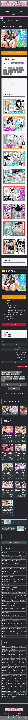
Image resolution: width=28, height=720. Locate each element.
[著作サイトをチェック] (7, 384)
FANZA (14, 324)
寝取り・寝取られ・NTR (13, 69)
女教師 (18, 67)
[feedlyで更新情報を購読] (20, 384)
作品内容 (13, 88)
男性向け (21, 69)
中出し (5, 69)
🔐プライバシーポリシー (14, 715)
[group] (10, 410)
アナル (5, 72)
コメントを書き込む (14, 542)
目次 (12, 83)
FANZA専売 (6, 74)
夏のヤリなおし (20, 63)
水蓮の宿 (13, 63)
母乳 (14, 67)
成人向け (19, 72)
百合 (22, 67)
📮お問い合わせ (7, 713)
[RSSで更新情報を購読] (14, 388)
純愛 (15, 72)
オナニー (10, 67)
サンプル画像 (14, 86)
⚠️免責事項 (20, 713)
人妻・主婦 (10, 72)
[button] (24, 410)
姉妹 (11, 74)
